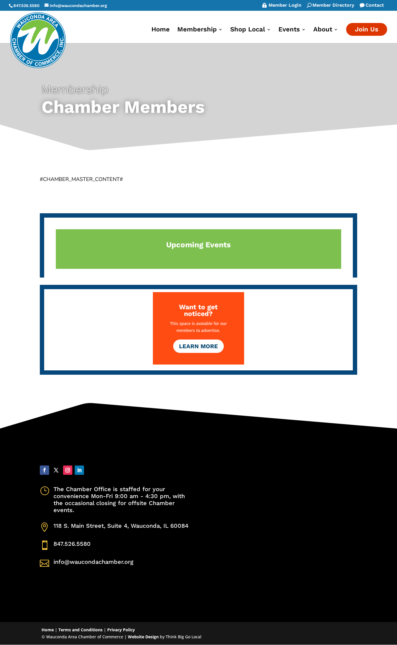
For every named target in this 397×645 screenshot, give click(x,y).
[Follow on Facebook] (44, 470)
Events (289, 30)
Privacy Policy (121, 629)
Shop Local (247, 30)
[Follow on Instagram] (67, 470)
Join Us (366, 29)
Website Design (143, 636)
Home (160, 30)
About (322, 30)
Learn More (198, 346)
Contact (375, 5)
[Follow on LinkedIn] (79, 470)
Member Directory (333, 5)
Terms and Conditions (80, 629)
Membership (197, 30)
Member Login (285, 5)
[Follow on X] (56, 470)
